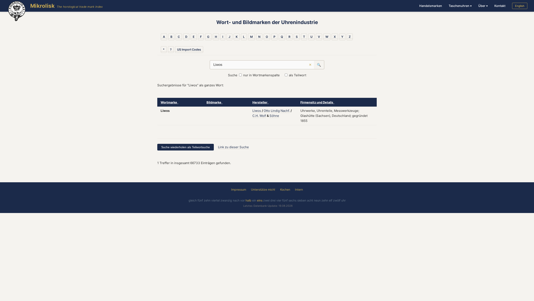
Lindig (275, 111)
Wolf (262, 116)
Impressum (238, 189)
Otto (267, 111)
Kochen (285, 189)
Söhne (274, 116)
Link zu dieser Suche (233, 147)
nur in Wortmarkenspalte (261, 75)
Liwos (256, 111)
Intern (299, 189)
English (519, 6)
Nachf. (285, 111)
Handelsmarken (430, 6)
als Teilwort (297, 75)
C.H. (255, 116)
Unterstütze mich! (263, 189)
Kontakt (499, 6)
